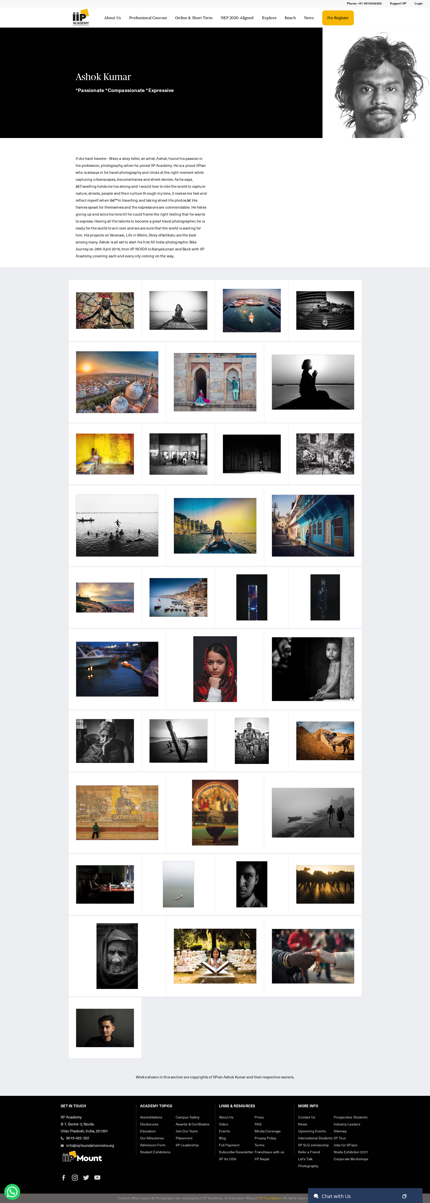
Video (223, 1124)
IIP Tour (340, 1138)
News (309, 17)
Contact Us (307, 1117)
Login (419, 3)
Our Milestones (152, 1138)
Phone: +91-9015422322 (364, 3)
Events (224, 1131)
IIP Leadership (187, 1145)
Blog (222, 1138)
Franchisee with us (269, 1152)
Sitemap (340, 1131)
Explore (269, 17)
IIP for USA (227, 1159)
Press (259, 1117)
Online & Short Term (194, 17)
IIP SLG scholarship (313, 1145)
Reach (290, 17)
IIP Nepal (262, 1159)
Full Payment (229, 1145)
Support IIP (398, 3)
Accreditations (151, 1117)
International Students (315, 1138)
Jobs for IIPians (345, 1145)
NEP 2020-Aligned (237, 17)
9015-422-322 (77, 1138)
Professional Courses (148, 17)
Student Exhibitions (155, 1152)
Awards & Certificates (193, 1124)
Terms (260, 1145)
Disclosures (149, 1124)
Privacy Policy (265, 1138)
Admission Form (153, 1145)
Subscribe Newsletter (236, 1152)
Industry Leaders (347, 1124)
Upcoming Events (312, 1131)
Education (148, 1131)
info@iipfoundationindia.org (90, 1146)
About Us (112, 17)
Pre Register (338, 17)
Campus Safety (188, 1117)
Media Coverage (268, 1131)
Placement (184, 1138)
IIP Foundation (270, 1198)
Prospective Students (351, 1117)
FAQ (258, 1124)
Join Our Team (187, 1131)
